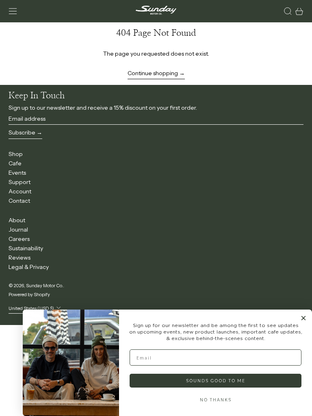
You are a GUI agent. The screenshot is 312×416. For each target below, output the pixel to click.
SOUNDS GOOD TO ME (215, 380)
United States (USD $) (32, 308)
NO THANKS (216, 399)
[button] (288, 11)
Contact (19, 200)
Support (19, 182)
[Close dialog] (303, 318)
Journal (18, 229)
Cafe (15, 163)
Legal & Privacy (29, 267)
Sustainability (26, 248)
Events (17, 172)
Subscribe (22, 132)
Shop (16, 154)
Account (20, 191)
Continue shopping (153, 73)
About (17, 220)
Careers (19, 239)
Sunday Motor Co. (44, 285)
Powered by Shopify (29, 294)
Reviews (19, 257)
